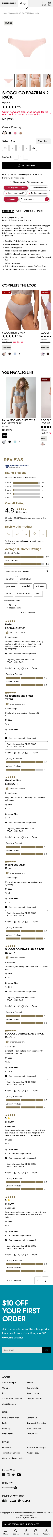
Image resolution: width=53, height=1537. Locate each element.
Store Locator (33, 1393)
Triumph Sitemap (34, 1398)
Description (8, 210)
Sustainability (33, 1388)
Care (18, 210)
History (30, 1382)
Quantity (7, 156)
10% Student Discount (12, 1398)
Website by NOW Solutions (26, 1518)
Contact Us (32, 1418)
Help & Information (10, 1418)
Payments (6, 1447)
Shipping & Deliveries (36, 1423)
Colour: (12, 127)
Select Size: (9, 141)
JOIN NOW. (38, 174)
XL (34, 147)
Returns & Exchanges (36, 1447)
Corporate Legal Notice (13, 1458)
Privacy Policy (33, 1453)
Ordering (6, 1428)
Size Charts (7, 1434)
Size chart (43, 141)
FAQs (4, 1423)
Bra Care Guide (34, 1428)
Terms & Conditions (11, 1453)
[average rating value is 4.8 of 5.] (9, 107)
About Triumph (9, 1382)
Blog (4, 1393)
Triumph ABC (32, 1434)
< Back (4, 13)
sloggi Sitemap (9, 1404)
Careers (5, 1388)
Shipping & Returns (33, 210)
